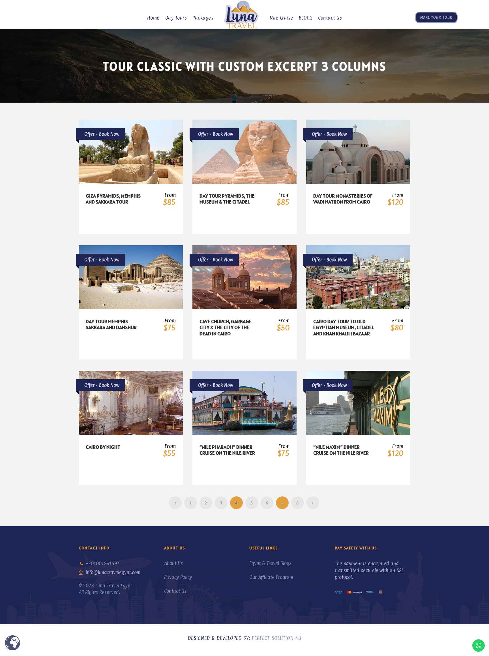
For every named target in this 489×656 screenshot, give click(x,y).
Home (153, 18)
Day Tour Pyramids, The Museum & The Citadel (227, 198)
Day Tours (176, 18)
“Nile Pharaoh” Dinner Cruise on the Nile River (227, 450)
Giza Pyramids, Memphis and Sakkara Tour (113, 198)
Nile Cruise (281, 18)
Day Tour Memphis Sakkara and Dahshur (111, 324)
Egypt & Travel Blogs (270, 563)
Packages (202, 18)
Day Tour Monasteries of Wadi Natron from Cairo (342, 198)
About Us (173, 563)
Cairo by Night (103, 447)
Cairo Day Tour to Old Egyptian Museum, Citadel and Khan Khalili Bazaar (343, 327)
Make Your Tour (436, 17)
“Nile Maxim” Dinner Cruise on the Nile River (341, 450)
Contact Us (330, 18)
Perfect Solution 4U (276, 638)
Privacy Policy (178, 577)
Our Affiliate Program (271, 577)
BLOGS (306, 18)
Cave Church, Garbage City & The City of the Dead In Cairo (226, 327)
